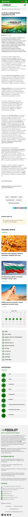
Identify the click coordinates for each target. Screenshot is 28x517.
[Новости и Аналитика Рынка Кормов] (9, 5)
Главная (5, 9)
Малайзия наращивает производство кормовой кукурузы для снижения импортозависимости (14, 479)
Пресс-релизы (17, 9)
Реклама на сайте (18, 506)
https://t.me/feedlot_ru (8, 495)
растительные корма (14, 203)
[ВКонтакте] (16, 208)
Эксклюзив (7, 354)
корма (20, 197)
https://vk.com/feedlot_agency (10, 497)
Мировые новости (9, 342)
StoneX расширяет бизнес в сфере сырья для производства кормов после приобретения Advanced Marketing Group (12, 474)
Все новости (8, 351)
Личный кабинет (14, 509)
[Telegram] (20, 208)
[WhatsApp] (24, 208)
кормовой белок (10, 200)
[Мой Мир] (26, 208)
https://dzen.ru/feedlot (8, 499)
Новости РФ (7, 340)
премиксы (19, 200)
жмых (7, 197)
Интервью (7, 348)
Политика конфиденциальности (14, 511)
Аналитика (9, 506)
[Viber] (22, 208)
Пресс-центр (10, 9)
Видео (6, 331)
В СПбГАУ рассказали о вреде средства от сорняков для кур (12, 465)
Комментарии (8, 359)
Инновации (7, 357)
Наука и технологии (9, 345)
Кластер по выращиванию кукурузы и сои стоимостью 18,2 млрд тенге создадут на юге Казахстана (12, 460)
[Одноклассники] (18, 208)
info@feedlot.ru (7, 493)
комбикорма (14, 197)
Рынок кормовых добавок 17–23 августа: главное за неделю (14, 469)
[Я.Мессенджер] (14, 208)
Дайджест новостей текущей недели (13, 337)
